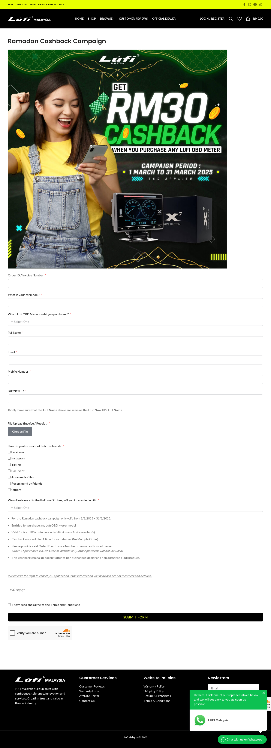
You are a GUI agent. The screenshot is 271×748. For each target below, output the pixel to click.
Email (11, 352)
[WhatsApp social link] (260, 4)
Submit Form (135, 617)
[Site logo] (29, 18)
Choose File (20, 431)
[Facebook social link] (244, 4)
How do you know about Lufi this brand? (35, 446)
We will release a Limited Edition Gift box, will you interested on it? (52, 500)
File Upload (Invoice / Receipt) (28, 423)
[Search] (231, 18)
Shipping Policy (154, 691)
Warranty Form (89, 691)
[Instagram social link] (249, 4)
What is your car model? (24, 295)
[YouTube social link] (255, 4)
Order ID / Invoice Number (25, 275)
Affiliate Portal (89, 696)
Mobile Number (18, 371)
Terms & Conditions (157, 700)
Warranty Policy (154, 686)
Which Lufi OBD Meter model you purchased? (38, 314)
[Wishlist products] (239, 18)
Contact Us (87, 700)
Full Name (14, 332)
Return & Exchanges (157, 696)
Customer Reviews (92, 686)
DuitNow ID (16, 390)
